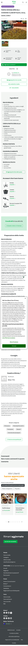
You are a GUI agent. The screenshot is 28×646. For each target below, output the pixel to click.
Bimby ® (5, 583)
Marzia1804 (7, 510)
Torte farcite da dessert (14, 432)
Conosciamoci (7, 586)
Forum (5, 579)
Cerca (5, 594)
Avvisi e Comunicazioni (9, 581)
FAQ (22, 639)
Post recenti (6, 575)
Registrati (5, 570)
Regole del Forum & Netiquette (11, 590)
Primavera (7, 426)
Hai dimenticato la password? (11, 573)
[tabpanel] (14, 508)
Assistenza (6, 588)
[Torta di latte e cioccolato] (21, 498)
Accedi (5, 568)
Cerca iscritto (7, 601)
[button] (2, 2)
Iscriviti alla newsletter (10, 541)
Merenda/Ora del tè (18, 426)
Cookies (14, 643)
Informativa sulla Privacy (14, 636)
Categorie (6, 557)
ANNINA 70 (16, 72)
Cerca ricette (6, 555)
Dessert (19, 429)
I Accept (14, 346)
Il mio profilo (13, 565)
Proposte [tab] (17, 488)
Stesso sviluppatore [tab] (7, 488)
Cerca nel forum (7, 599)
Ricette (5, 552)
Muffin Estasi (6, 508)
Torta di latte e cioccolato (20, 509)
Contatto (18, 630)
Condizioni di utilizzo (14, 633)
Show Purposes (14, 342)
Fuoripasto (10, 429)
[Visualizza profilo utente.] (9, 74)
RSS (4, 603)
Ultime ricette (7, 559)
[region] (14, 323)
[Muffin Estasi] (7, 498)
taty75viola (20, 512)
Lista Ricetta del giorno (9, 562)
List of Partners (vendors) (8, 338)
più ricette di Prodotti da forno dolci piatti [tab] (13, 485)
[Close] (25, 298)
